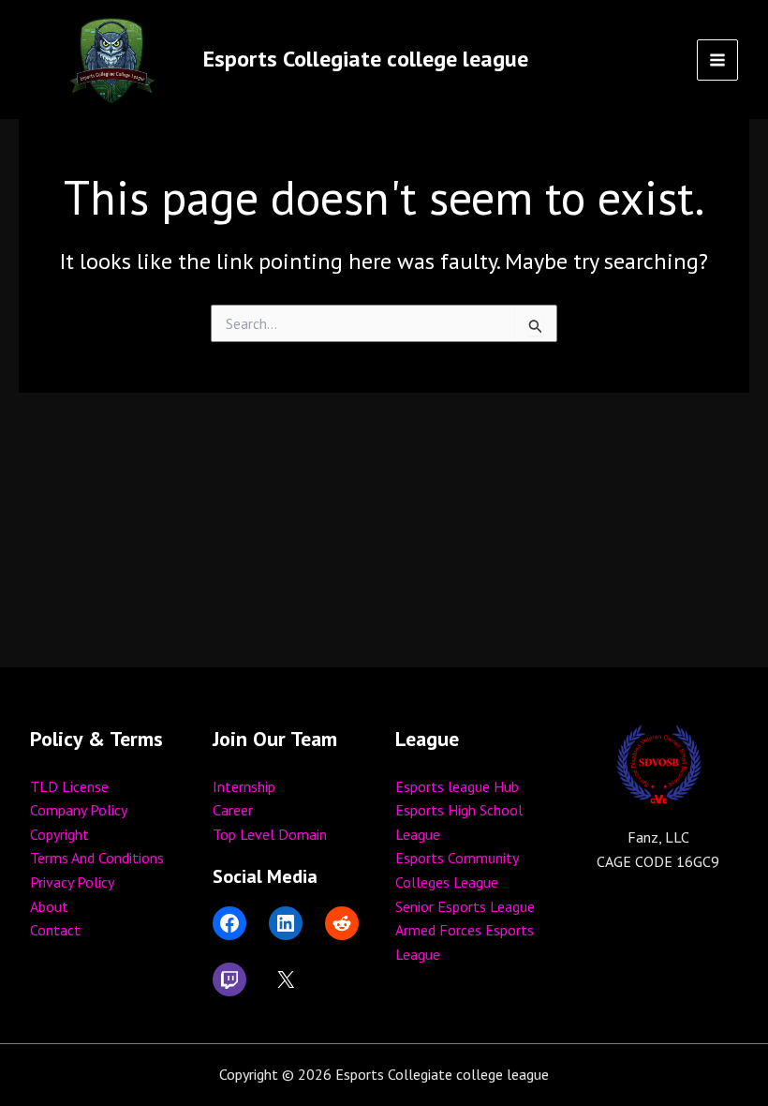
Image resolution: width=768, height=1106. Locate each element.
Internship (244, 786)
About (49, 906)
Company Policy (78, 809)
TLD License (69, 786)
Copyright (59, 834)
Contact (55, 929)
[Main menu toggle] (717, 60)
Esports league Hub (457, 786)
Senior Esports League (465, 906)
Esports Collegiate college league (365, 58)
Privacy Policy (72, 882)
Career (233, 809)
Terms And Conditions (97, 857)
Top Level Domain (270, 834)
